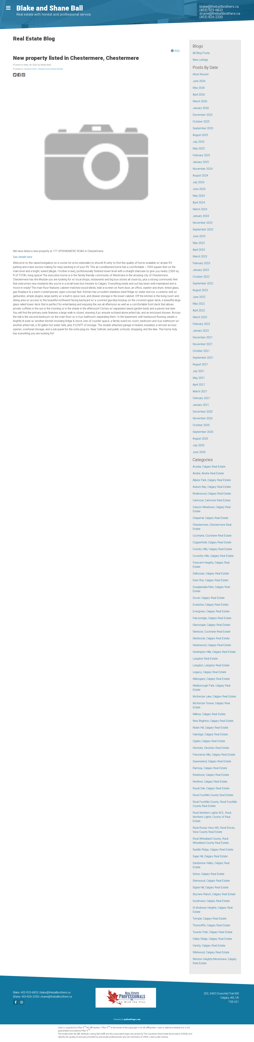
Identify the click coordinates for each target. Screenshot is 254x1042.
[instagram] (22, 1002)
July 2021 (198, 371)
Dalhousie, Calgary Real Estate (211, 574)
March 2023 (200, 256)
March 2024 (200, 209)
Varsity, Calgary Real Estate (209, 946)
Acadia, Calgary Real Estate (209, 467)
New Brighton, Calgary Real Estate (213, 721)
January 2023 (201, 270)
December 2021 (203, 337)
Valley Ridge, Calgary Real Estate (212, 939)
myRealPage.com (132, 1019)
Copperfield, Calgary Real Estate (212, 542)
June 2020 (199, 452)
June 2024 (199, 189)
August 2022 (200, 290)
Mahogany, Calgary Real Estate (211, 679)
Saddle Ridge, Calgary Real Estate (213, 850)
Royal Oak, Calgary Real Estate (211, 788)
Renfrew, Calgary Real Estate (210, 782)
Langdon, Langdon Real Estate (211, 665)
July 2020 (198, 445)
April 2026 (199, 95)
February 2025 (201, 155)
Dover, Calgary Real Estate (209, 598)
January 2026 (201, 108)
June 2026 (199, 81)
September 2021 (203, 358)
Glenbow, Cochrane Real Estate (212, 632)
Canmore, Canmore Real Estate (212, 500)
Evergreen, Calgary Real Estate (211, 611)
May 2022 (199, 304)
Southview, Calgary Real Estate (211, 901)
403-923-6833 (29, 992)
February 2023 (201, 263)
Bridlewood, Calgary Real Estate (212, 494)
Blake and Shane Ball (49, 8)
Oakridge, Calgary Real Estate (210, 734)
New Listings (200, 60)
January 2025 (201, 162)
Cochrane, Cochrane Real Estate (212, 536)
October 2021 (201, 351)
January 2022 (201, 331)
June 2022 (199, 297)
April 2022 (199, 310)
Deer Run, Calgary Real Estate (210, 580)
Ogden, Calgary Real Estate (209, 741)
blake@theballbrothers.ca (55, 992)
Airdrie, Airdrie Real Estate (208, 473)
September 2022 (203, 283)
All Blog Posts (201, 53)
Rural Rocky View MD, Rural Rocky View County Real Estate (214, 830)
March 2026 (200, 101)
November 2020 (203, 418)
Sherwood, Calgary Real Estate (211, 881)
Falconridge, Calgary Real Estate (212, 618)
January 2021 (201, 405)
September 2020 (203, 432)
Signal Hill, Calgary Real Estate (210, 887)
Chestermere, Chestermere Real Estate (43, 69)
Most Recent (201, 74)
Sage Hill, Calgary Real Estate (210, 856)
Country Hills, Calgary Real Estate (212, 549)
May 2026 (199, 88)
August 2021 (200, 364)
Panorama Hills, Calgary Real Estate (214, 755)
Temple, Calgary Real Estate (209, 919)
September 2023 (203, 229)
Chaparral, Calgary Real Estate (210, 518)
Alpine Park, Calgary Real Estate (212, 480)
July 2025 (198, 142)
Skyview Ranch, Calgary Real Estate (214, 894)
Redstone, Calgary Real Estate (211, 775)
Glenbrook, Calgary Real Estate (211, 638)
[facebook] (16, 1002)
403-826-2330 (30, 997)
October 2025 (201, 122)
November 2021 (203, 344)
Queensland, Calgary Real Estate (212, 761)
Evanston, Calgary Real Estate (210, 605)
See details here (22, 257)
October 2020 (201, 425)
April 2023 (199, 250)
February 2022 (201, 324)
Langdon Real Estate (205, 659)
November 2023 (203, 223)
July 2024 (198, 182)
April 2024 (199, 202)
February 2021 (201, 398)
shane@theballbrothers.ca (56, 997)
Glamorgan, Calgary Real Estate (211, 625)
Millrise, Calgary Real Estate (209, 714)
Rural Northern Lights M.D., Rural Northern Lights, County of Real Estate (212, 817)
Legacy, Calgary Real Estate (209, 672)
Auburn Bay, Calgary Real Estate (212, 487)
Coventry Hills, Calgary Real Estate (213, 556)
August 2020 (200, 439)
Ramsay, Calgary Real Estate (210, 768)
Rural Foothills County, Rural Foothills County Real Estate (215, 804)
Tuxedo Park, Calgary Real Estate (212, 932)
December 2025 (203, 115)
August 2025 (200, 135)
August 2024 (200, 175)
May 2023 (199, 243)
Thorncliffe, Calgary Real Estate (211, 925)
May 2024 (199, 196)
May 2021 (199, 378)
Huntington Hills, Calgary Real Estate (214, 652)
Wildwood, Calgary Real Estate (211, 952)
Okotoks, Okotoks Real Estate (211, 748)
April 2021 (199, 385)
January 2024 (201, 216)
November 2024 (203, 169)
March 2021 (200, 391)
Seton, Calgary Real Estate (208, 874)
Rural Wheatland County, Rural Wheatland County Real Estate (211, 841)
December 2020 (203, 412)
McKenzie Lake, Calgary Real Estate (214, 696)
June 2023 (199, 236)
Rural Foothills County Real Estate (213, 795)
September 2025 (203, 128)
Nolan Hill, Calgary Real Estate (210, 728)
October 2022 (201, 277)
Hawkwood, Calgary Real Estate (212, 645)
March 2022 (200, 317)
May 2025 (199, 149)
